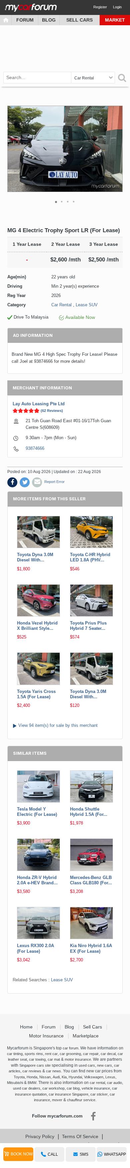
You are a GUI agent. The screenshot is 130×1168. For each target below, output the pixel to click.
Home (27, 1026)
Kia (64, 1077)
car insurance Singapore (68, 1094)
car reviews (31, 1071)
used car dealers (26, 1088)
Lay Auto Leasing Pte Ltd (39, 403)
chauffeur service (81, 1100)
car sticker (99, 1094)
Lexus (110, 1077)
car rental (97, 1083)
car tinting (15, 1054)
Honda (32, 1077)
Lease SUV (87, 304)
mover (57, 1100)
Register (100, 7)
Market (115, 20)
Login (117, 7)
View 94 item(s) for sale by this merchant (58, 725)
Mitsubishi (15, 1083)
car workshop (53, 1088)
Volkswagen (93, 1077)
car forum (70, 1048)
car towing (37, 1059)
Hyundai (75, 1077)
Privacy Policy (39, 1136)
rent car (51, 1054)
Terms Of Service (80, 1136)
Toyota (19, 1077)
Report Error (54, 482)
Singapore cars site (35, 1065)
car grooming (70, 1054)
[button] (116, 149)
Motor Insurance (47, 1035)
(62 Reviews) (52, 411)
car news (53, 1071)
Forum (25, 20)
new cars (104, 1065)
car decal (108, 1054)
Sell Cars (79, 20)
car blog (73, 1088)
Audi (56, 1077)
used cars (87, 1065)
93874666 (35, 448)
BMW (32, 1083)
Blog (49, 20)
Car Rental (61, 304)
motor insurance (78, 1059)
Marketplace (86, 1035)
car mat (54, 1059)
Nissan (45, 1077)
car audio (114, 1083)
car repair (91, 1054)
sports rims (34, 1054)
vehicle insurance (96, 1088)
